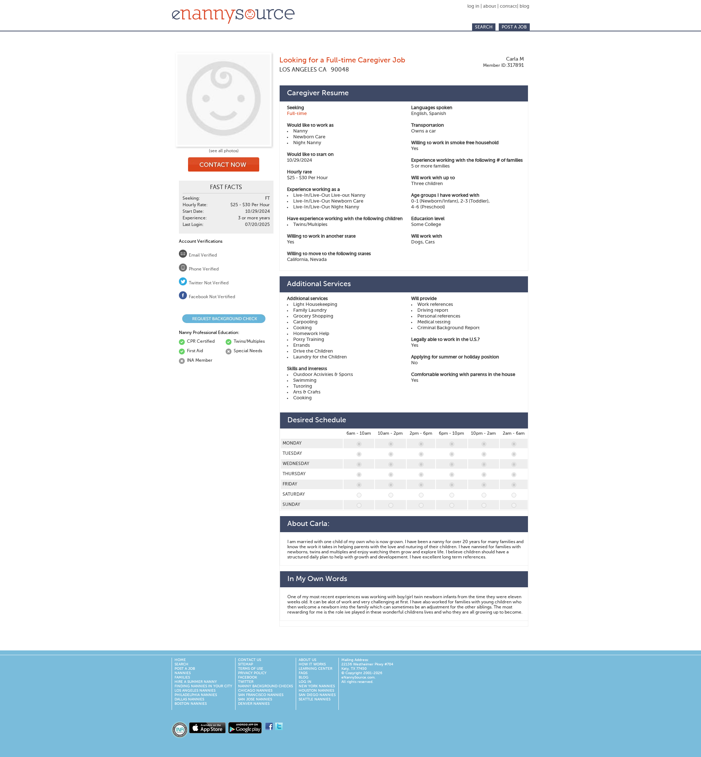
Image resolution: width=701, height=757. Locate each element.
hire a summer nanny (196, 682)
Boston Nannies (191, 704)
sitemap (245, 664)
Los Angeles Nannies (195, 690)
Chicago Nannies (255, 690)
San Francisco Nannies (260, 695)
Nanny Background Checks (265, 686)
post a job (514, 27)
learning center (315, 668)
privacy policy (252, 673)
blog (524, 6)
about (489, 6)
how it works (312, 664)
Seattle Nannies (314, 699)
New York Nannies (317, 686)
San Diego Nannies (317, 695)
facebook (247, 677)
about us (307, 660)
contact (508, 6)
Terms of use (250, 668)
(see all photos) (224, 151)
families (182, 677)
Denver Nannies (253, 704)
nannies (183, 673)
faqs (303, 673)
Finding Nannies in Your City (203, 686)
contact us (249, 660)
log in (473, 6)
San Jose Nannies (255, 699)
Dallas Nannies (189, 699)
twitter (245, 682)
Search (484, 27)
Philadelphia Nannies (196, 695)
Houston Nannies (316, 690)
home (180, 660)
